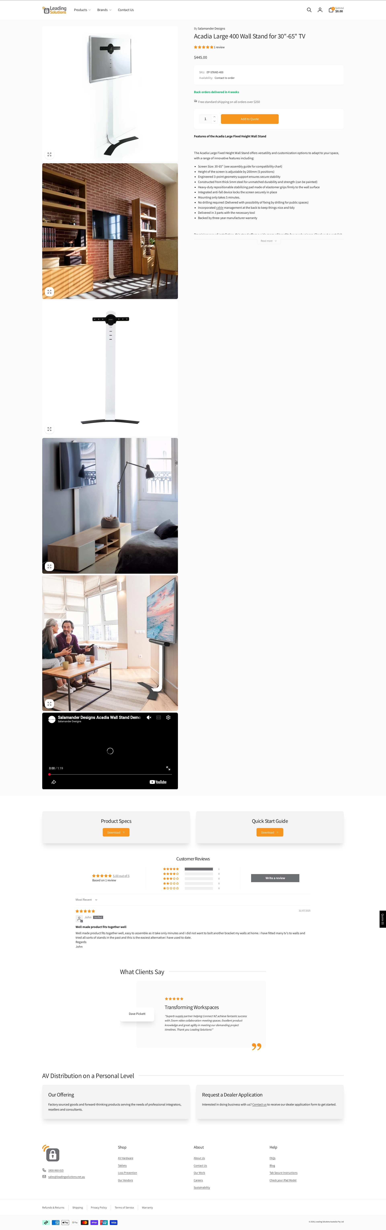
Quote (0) (383, 919)
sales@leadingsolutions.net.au (66, 1177)
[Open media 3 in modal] (110, 368)
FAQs (272, 1158)
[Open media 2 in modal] (110, 231)
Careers (198, 1180)
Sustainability (202, 1187)
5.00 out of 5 (121, 876)
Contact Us (200, 1165)
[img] (85, 911)
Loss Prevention (127, 1173)
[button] (81, 9)
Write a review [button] (275, 878)
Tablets (122, 1165)
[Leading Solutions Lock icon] (50, 1160)
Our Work (199, 1173)
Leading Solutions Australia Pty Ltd (329, 1221)
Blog (272, 1165)
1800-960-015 (56, 1170)
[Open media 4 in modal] (110, 506)
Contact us (259, 1104)
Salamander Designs (209, 28)
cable (219, 208)
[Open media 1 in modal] (110, 94)
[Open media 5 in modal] (110, 643)
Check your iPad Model (283, 1180)
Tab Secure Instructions (284, 1173)
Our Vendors (125, 1180)
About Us (199, 1158)
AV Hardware (125, 1158)
